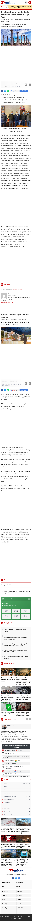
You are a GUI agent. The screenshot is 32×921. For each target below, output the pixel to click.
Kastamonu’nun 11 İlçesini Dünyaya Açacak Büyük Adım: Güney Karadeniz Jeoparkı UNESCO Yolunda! (8, 862)
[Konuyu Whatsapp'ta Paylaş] (8, 91)
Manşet (16, 83)
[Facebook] (13, 878)
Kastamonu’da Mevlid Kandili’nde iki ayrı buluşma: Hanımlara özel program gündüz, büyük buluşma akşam (23, 681)
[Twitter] (16, 878)
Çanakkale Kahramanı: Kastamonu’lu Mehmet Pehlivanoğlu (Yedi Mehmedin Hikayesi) (13, 731)
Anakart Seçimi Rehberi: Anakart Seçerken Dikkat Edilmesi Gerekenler (23, 697)
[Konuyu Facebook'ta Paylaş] (2, 91)
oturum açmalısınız (17, 289)
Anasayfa (3, 19)
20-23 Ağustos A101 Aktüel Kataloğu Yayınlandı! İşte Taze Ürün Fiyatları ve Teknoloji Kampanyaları (23, 862)
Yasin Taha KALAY (14, 381)
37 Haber (5, 86)
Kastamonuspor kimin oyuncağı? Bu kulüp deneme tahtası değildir (20, 7)
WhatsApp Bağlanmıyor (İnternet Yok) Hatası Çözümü (8, 713)
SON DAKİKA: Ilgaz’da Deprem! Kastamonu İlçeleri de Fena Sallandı (8, 829)
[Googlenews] (19, 878)
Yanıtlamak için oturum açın (7, 302)
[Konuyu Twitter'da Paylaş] (5, 91)
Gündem (8, 19)
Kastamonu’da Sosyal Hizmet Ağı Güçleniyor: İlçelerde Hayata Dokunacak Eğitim (7, 698)
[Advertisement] (16, 64)
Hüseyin (11, 725)
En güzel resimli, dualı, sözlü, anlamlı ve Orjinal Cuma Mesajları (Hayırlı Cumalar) (23, 830)
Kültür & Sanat (10, 83)
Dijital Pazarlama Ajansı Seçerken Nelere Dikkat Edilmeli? (8, 679)
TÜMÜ (15, 719)
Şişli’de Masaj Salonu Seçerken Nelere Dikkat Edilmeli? (23, 846)
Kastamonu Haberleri (16, 918)
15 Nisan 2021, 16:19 (12, 295)
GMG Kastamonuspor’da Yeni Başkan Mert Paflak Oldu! (8, 846)
